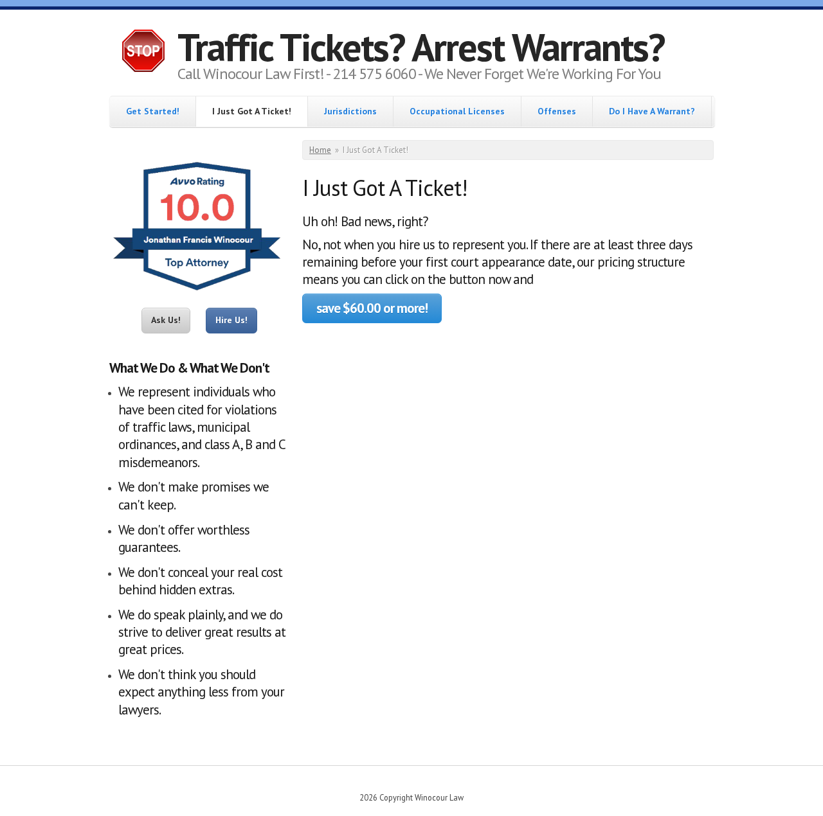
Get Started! (152, 111)
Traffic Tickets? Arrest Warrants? (420, 47)
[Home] (143, 53)
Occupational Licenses (457, 111)
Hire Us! (231, 320)
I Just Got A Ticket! (251, 111)
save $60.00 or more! (372, 308)
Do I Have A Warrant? (652, 111)
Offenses (557, 111)
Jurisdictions (350, 111)
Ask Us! (166, 320)
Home (320, 150)
